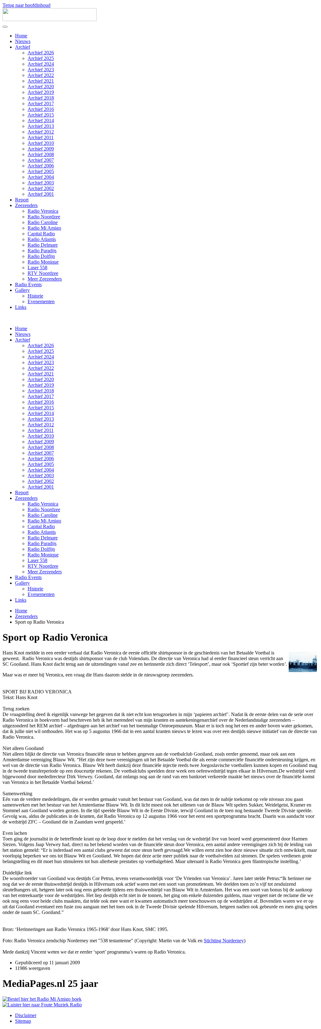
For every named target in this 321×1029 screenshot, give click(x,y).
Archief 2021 (41, 81)
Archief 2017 (41, 103)
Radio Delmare (43, 245)
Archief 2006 (41, 165)
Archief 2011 (41, 137)
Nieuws (22, 41)
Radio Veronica (43, 211)
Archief (22, 47)
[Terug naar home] (50, 19)
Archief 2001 (41, 194)
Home (21, 35)
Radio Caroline (43, 222)
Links (20, 307)
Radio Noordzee (44, 216)
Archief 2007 (41, 160)
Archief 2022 (41, 75)
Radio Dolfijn (41, 256)
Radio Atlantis (42, 239)
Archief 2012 (41, 131)
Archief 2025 (41, 58)
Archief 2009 (41, 148)
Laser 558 (37, 267)
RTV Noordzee (43, 273)
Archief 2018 (41, 98)
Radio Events (28, 284)
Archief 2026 (41, 52)
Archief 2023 (41, 69)
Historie (35, 295)
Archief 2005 (41, 171)
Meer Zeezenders (45, 279)
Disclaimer (25, 1015)
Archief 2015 (41, 115)
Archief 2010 (41, 143)
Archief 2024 (41, 64)
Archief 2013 (41, 126)
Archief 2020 (41, 86)
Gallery (22, 290)
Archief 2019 (41, 92)
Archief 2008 (41, 154)
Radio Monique (43, 262)
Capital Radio (41, 233)
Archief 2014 (41, 120)
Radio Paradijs (42, 250)
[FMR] (42, 1004)
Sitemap (23, 1021)
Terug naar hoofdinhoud (26, 5)
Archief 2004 (41, 177)
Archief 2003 (41, 182)
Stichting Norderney (224, 940)
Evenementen (41, 301)
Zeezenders (26, 205)
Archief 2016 (41, 109)
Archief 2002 (41, 188)
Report (22, 199)
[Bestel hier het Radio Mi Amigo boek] (42, 999)
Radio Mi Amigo (44, 228)
